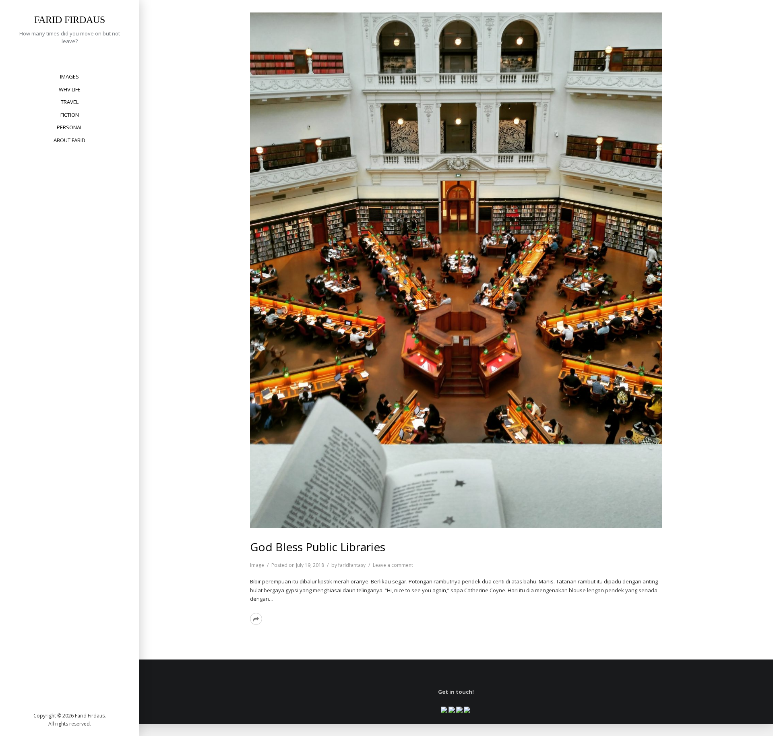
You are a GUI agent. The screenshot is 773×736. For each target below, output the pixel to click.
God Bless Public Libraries (317, 546)
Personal (70, 127)
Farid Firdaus (69, 19)
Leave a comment (393, 565)
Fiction (69, 114)
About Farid (69, 140)
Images (69, 76)
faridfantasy (352, 565)
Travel (70, 101)
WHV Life (70, 89)
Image (257, 565)
